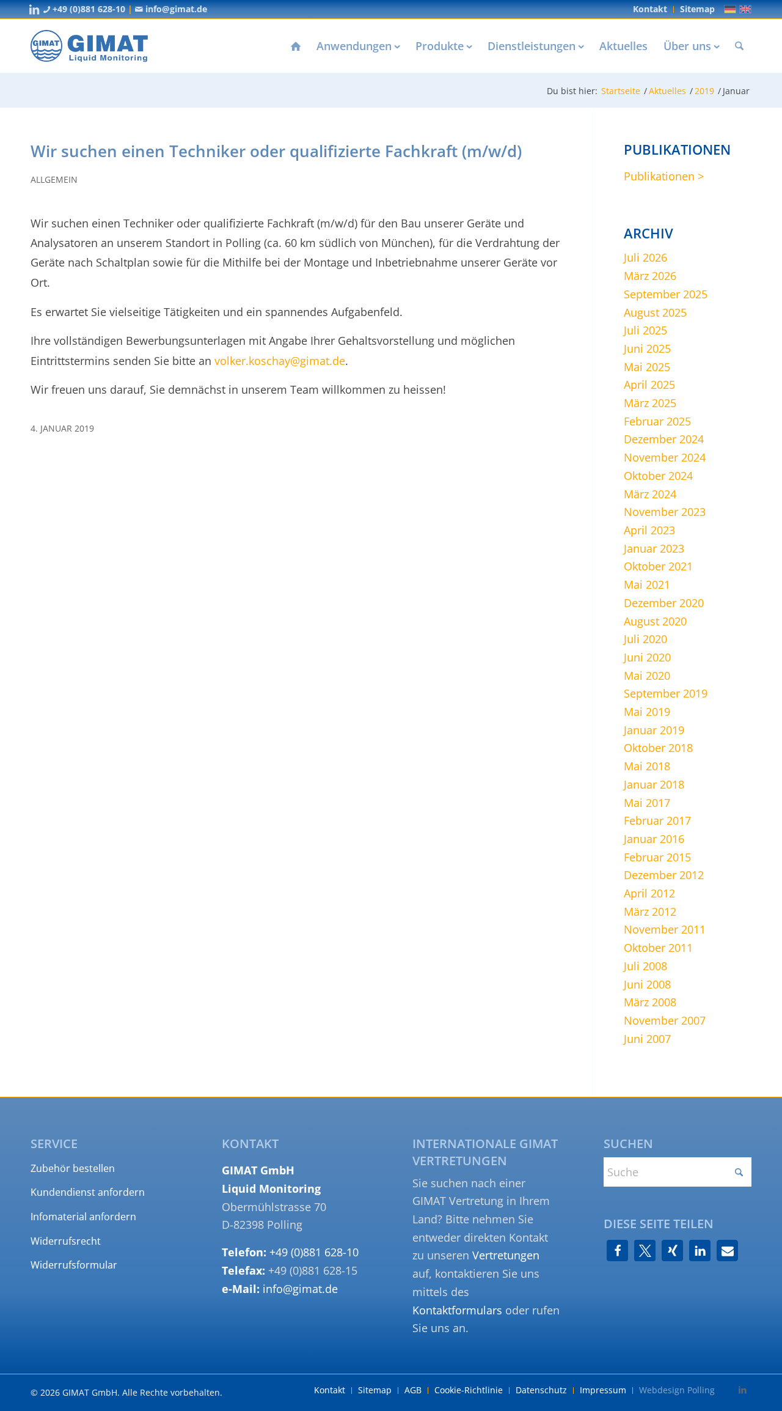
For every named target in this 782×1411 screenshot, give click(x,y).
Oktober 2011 (658, 947)
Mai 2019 (647, 711)
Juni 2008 (647, 984)
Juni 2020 (647, 657)
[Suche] (739, 46)
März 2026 (650, 275)
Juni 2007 (647, 1038)
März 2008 (650, 1002)
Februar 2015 (657, 857)
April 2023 (649, 530)
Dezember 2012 (664, 875)
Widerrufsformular (74, 1265)
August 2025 (655, 312)
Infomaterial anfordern (83, 1216)
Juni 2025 (647, 348)
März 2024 (650, 494)
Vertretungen (505, 1255)
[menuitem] (650, 9)
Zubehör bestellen (73, 1168)
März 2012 (650, 911)
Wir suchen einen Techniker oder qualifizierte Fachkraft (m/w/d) (276, 151)
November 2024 (665, 457)
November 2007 (665, 1020)
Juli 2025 (645, 330)
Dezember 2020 (664, 602)
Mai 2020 (647, 675)
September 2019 (665, 693)
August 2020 (655, 621)
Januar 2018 (654, 784)
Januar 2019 (654, 730)
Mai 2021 (647, 584)
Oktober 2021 (658, 566)
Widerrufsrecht (66, 1241)
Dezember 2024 (664, 439)
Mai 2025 (647, 366)
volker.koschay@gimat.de (279, 360)
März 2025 (650, 403)
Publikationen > (664, 176)
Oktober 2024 (658, 475)
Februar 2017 (657, 820)
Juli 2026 (645, 257)
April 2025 (649, 384)
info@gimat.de (175, 9)
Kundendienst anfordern (88, 1192)
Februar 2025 (657, 421)
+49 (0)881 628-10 (87, 9)
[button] (617, 1250)
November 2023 (665, 511)
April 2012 (649, 893)
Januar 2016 (654, 838)
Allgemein (54, 179)
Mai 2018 (647, 766)
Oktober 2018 (658, 747)
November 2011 (665, 929)
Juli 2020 (645, 639)
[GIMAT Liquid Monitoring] (89, 46)
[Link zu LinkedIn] (34, 9)
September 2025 (665, 294)
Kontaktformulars (457, 1310)
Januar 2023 (654, 548)
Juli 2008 (645, 966)
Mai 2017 (647, 802)
